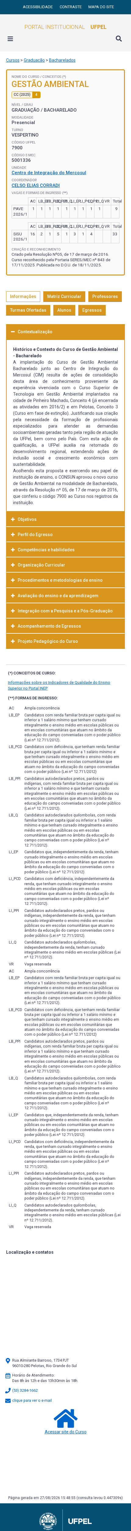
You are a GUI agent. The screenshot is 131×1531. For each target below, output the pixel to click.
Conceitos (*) (54, 77)
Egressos (92, 310)
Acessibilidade (38, 7)
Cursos (12, 60)
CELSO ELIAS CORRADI (36, 185)
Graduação (34, 60)
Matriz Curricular (64, 296)
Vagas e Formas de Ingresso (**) (40, 193)
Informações (23, 296)
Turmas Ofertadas (28, 310)
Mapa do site (101, 7)
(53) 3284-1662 (24, 1390)
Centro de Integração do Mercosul (49, 172)
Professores (105, 296)
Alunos (64, 310)
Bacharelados (62, 60)
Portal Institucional (65, 27)
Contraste (71, 7)
